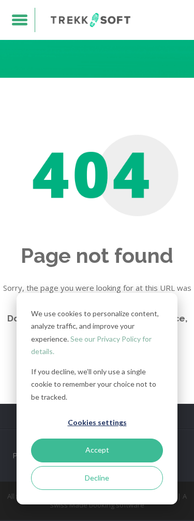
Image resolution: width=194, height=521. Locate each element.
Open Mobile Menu (20, 20)
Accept (97, 449)
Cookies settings (97, 422)
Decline (97, 477)
